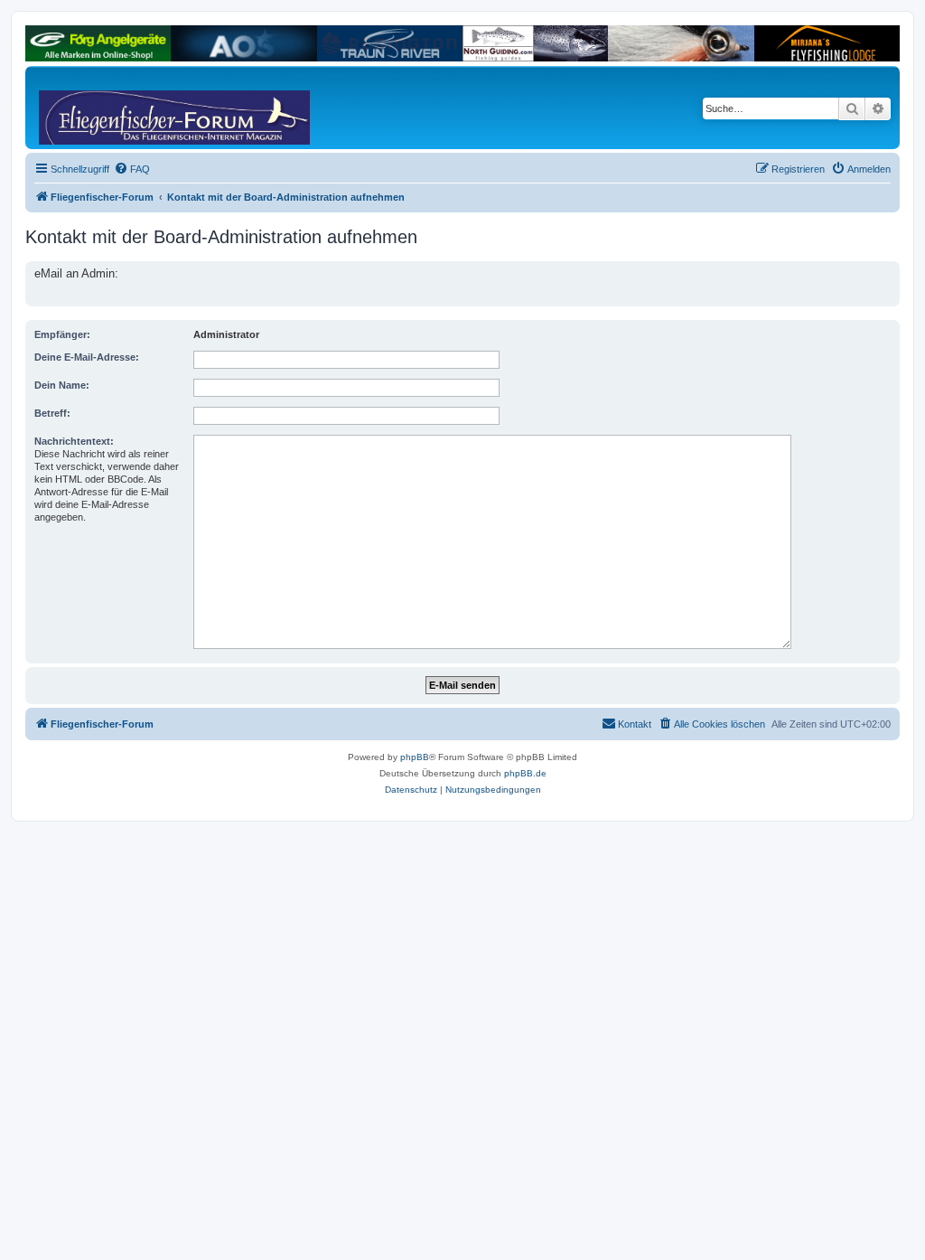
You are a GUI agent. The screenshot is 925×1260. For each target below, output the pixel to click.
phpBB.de (525, 773)
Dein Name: (61, 385)
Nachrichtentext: (74, 441)
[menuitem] (132, 169)
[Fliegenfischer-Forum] (107, 108)
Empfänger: (62, 334)
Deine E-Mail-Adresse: (86, 357)
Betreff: (52, 413)
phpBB (414, 757)
